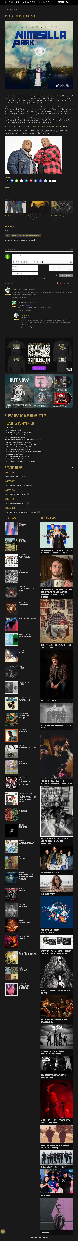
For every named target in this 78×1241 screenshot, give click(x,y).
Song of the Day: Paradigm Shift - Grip (14, 459)
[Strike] (21, 262)
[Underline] (19, 262)
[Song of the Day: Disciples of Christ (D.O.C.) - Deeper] (15, 207)
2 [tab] (8, 407)
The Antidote (38, 131)
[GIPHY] (42, 262)
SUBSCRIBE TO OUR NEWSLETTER (26, 415)
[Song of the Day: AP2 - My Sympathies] (38, 207)
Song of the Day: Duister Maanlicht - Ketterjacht (17, 485)
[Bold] (13, 262)
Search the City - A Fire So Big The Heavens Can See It (18, 442)
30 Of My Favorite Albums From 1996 (14, 477)
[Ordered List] (24, 262)
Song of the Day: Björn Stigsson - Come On (15, 503)
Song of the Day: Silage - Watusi (13, 430)
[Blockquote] (29, 262)
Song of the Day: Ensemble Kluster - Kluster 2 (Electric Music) (20, 461)
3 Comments (32, 18)
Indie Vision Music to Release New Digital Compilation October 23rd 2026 (23, 440)
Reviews (26, 18)
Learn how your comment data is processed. (42, 279)
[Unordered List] (26, 262)
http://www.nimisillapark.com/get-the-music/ (44, 126)
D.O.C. (7, 235)
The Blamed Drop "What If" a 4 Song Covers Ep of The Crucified (21, 444)
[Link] (34, 262)
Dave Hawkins (19, 18)
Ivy (19, 302)
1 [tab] (6, 407)
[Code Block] (32, 262)
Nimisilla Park (56, 107)
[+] (40, 262)
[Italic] (16, 262)
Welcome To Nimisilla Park (31, 235)
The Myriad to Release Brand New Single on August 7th (18, 447)
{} (37, 262)
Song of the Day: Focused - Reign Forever (15, 437)
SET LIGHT (61, 2)
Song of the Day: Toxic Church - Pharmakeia (15, 435)
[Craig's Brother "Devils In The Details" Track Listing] (61, 207)
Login (71, 249)
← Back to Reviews (11, 10)
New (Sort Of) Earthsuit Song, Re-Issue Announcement (18, 432)
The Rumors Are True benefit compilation (15, 454)
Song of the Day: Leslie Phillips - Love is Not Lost (17, 456)
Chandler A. (29, 305)
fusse (47, 1237)
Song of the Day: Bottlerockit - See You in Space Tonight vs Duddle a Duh (23, 452)
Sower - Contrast (9, 428)
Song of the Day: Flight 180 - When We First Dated (17, 449)
